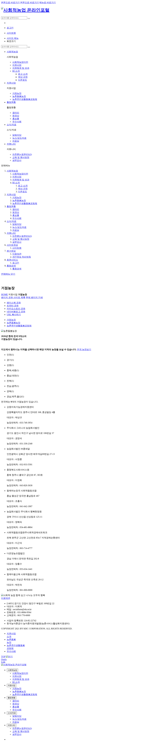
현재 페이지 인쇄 (34, 297)
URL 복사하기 (14, 314)
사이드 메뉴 (13, 38)
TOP (3, 656)
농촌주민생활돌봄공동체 (24, 203)
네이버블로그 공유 (16, 311)
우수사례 (16, 218)
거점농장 (16, 197)
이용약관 (16, 254)
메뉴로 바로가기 (47, 2)
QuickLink (4, 660)
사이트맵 (16, 248)
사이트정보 (12, 245)
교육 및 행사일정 (20, 239)
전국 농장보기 (84, 349)
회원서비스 (12, 260)
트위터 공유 (13, 305)
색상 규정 (23, 188)
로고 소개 (23, 185)
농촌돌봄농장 (19, 200)
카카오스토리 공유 (16, 308)
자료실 (15, 230)
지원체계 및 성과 (20, 180)
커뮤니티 (11, 233)
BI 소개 (16, 182)
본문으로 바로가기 (10, 2)
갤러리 (15, 209)
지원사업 (16, 177)
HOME (4, 294)
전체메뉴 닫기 (8, 274)
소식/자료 (11, 221)
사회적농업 (12, 171)
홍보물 (15, 215)
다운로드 (22, 191)
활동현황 (11, 206)
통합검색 (11, 266)
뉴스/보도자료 (19, 227)
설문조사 (16, 242)
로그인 (15, 263)
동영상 (15, 212)
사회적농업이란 (20, 174)
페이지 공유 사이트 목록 (13, 297)
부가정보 (11, 251)
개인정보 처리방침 (21, 257)
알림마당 (16, 224)
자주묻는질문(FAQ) (22, 236)
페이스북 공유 (14, 302)
